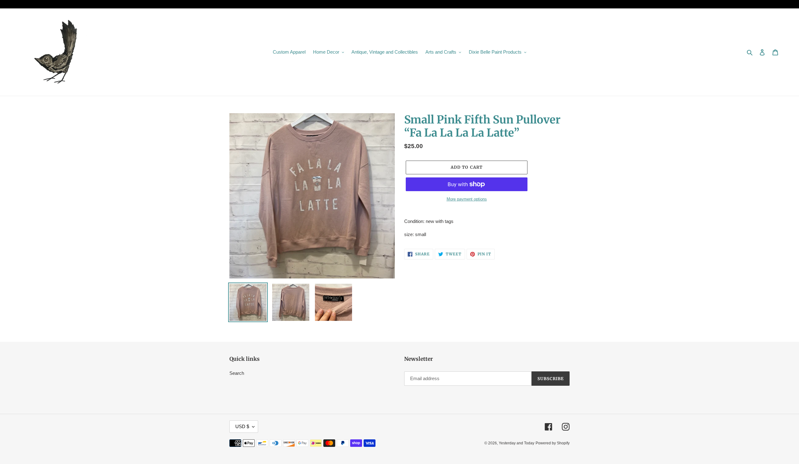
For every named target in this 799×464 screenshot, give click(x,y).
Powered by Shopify (553, 443)
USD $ (242, 426)
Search (236, 373)
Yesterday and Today (516, 443)
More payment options (467, 199)
